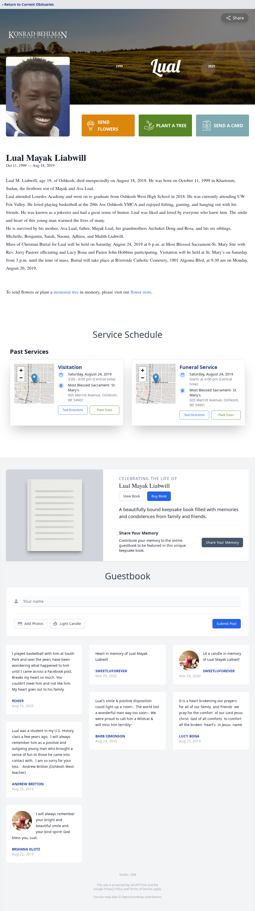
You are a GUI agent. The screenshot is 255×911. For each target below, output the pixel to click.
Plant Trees (104, 410)
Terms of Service (141, 889)
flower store (140, 292)
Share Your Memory (222, 542)
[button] (34, 378)
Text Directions (73, 410)
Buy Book (159, 496)
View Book (131, 496)
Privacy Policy (113, 889)
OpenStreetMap (133, 897)
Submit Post (227, 623)
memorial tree (66, 292)
